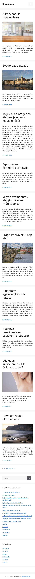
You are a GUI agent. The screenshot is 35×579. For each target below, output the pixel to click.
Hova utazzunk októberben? (12, 417)
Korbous (5, 527)
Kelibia (4, 524)
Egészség (5, 548)
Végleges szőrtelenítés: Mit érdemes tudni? (13, 364)
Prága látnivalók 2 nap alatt (11, 510)
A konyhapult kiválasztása (11, 15)
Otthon (4, 554)
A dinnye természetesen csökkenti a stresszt (15, 332)
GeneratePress (26, 576)
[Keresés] (29, 478)
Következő (10, 469)
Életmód (5, 551)
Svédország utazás (15, 65)
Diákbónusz (8, 4)
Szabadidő (6, 557)
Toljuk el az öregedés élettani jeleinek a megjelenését (16, 117)
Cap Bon (5, 535)
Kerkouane (5, 532)
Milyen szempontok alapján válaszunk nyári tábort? (15, 200)
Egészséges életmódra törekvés (15, 166)
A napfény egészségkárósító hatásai (14, 294)
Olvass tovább (7, 56)
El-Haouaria (6, 529)
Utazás (4, 562)
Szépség (5, 559)
